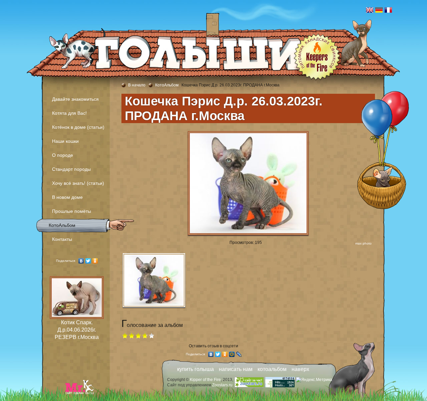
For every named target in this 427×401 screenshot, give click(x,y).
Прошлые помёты (71, 211)
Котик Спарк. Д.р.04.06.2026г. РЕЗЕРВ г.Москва (77, 330)
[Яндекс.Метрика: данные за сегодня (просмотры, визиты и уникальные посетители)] (314, 379)
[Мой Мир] (232, 354)
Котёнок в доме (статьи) (78, 127)
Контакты (62, 239)
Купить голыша (195, 369)
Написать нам (236, 369)
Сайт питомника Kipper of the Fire (62, 30)
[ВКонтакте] (81, 261)
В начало (136, 85)
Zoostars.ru (222, 385)
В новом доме (67, 197)
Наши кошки (65, 141)
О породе (62, 155)
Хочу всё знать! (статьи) (78, 183)
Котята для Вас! (69, 113)
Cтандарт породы (71, 169)
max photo (363, 243)
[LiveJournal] (239, 354)
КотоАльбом (62, 225)
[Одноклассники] (95, 261)
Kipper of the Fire (205, 379)
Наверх (300, 369)
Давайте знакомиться (75, 99)
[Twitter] (88, 261)
